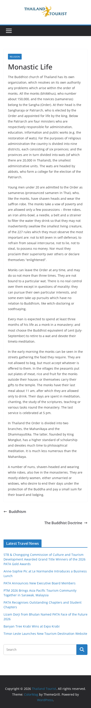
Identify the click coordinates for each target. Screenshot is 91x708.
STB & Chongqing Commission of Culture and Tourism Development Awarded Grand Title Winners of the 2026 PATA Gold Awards (44, 559)
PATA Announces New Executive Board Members (40, 583)
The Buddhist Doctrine (63, 522)
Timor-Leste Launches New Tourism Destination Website (45, 633)
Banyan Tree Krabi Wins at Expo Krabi (32, 626)
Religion (15, 56)
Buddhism (17, 511)
